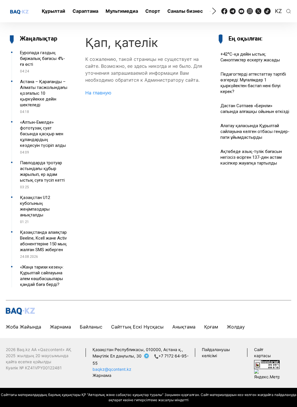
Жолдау (236, 327)
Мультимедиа (122, 11)
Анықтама (183, 327)
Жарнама (60, 327)
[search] (288, 11)
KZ (278, 11)
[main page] (19, 11)
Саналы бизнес (185, 11)
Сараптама (85, 11)
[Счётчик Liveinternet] (267, 364)
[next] (214, 11)
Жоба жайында (23, 327)
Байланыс (91, 327)
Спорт (152, 11)
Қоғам (211, 327)
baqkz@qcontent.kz (112, 369)
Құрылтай (53, 11)
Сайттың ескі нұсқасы (137, 327)
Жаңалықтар (38, 38)
